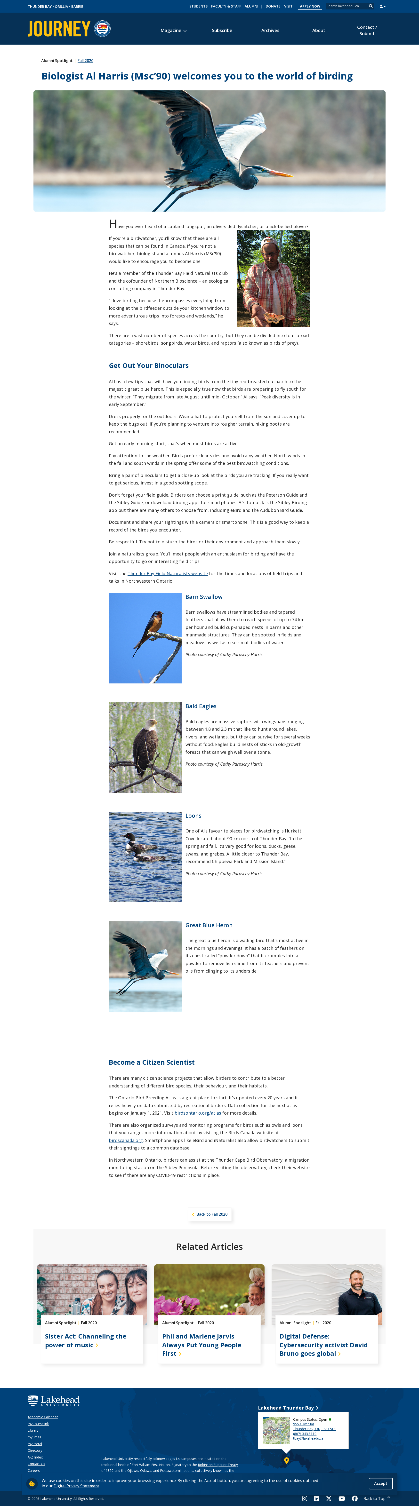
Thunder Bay (40, 6)
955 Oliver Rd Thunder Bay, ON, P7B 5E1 (314, 1426)
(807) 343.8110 (304, 1433)
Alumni (251, 6)
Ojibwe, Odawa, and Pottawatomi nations (160, 1470)
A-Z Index (35, 1457)
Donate (273, 6)
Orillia (61, 6)
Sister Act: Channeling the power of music (85, 1340)
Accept (380, 1483)
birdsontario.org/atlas (198, 1113)
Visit (288, 6)
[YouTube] (342, 1498)
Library (33, 1430)
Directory (35, 1450)
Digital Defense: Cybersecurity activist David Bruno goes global (324, 1345)
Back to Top (374, 1498)
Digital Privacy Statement (76, 1486)
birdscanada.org (126, 1140)
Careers (34, 1470)
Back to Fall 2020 (212, 1214)
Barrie (77, 6)
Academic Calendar (43, 1417)
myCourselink (38, 1423)
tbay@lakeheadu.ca (308, 1438)
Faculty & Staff (226, 6)
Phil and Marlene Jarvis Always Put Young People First (201, 1345)
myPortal (35, 1444)
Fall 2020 (85, 60)
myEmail (34, 1437)
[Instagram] (306, 1498)
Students (198, 6)
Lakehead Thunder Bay (286, 1407)
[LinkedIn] (316, 1498)
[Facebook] (355, 1498)
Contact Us (36, 1463)
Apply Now (310, 6)
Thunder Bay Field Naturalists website (168, 573)
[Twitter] (329, 1498)
